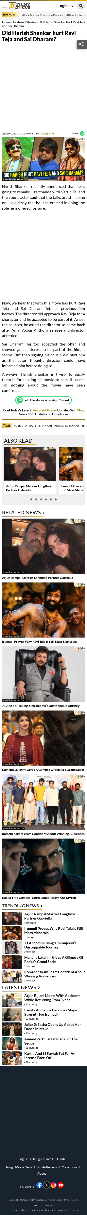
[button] (31, 499)
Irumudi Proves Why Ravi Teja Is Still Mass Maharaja (39, 641)
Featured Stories (24, 22)
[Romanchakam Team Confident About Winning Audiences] (43, 802)
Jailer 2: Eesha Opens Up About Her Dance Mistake (52, 1026)
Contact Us (73, 1210)
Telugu (37, 1159)
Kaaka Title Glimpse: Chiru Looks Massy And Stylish (39, 897)
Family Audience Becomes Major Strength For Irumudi (50, 1012)
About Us (26, 1210)
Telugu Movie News (19, 1167)
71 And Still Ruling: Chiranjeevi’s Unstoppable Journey (41, 705)
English (64, 6)
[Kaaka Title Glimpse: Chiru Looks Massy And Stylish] (43, 867)
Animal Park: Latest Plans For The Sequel (51, 1041)
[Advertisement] (43, 87)
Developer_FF (45, 133)
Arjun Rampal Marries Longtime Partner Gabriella (28, 488)
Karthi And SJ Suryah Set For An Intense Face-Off (49, 1055)
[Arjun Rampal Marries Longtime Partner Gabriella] (43, 547)
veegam (50, 1205)
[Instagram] (54, 1185)
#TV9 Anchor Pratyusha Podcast (42, 15)
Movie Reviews (47, 1167)
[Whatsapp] (82, 133)
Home (6, 22)
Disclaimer (58, 1210)
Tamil (49, 1159)
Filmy (80, 410)
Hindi (61, 1159)
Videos (41, 1173)
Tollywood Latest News (42, 1199)
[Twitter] (47, 1185)
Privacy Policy (41, 1210)
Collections (69, 1167)
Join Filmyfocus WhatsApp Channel (46, 400)
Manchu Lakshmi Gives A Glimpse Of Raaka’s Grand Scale (43, 769)
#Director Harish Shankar (33, 425)
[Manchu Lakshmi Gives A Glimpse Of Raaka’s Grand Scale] (43, 739)
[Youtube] (61, 1185)
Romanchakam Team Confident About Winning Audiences (43, 834)
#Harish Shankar (66, 425)
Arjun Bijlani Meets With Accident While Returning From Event (52, 997)
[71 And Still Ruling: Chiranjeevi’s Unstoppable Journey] (43, 674)
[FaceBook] (39, 1185)
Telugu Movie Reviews (67, 1199)
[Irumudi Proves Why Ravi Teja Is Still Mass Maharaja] (43, 610)
